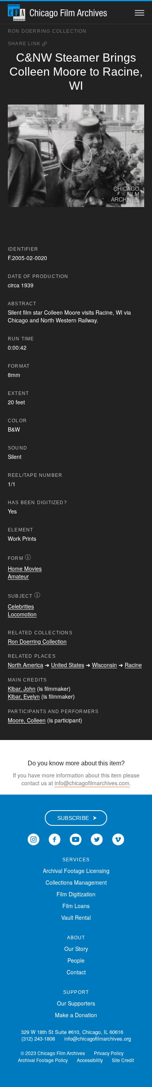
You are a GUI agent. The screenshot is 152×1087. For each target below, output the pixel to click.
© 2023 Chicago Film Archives (53, 1053)
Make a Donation (76, 1015)
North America (25, 665)
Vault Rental (76, 917)
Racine (133, 665)
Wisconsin (104, 665)
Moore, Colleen (27, 720)
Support (76, 992)
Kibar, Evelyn (24, 696)
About (76, 937)
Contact (76, 972)
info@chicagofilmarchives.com (92, 783)
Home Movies (25, 568)
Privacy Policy (109, 1053)
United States (67, 665)
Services (76, 859)
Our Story (76, 948)
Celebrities (21, 606)
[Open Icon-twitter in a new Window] (97, 839)
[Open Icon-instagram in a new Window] (33, 839)
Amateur (18, 576)
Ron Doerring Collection (47, 31)
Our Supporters (76, 1003)
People (76, 960)
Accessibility (90, 1060)
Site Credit (123, 1060)
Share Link (25, 43)
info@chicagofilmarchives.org (97, 1038)
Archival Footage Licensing (76, 871)
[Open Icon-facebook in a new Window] (54, 839)
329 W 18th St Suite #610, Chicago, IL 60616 (72, 1032)
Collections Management (76, 882)
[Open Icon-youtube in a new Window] (75, 839)
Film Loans (76, 906)
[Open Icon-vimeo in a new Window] (118, 839)
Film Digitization (76, 894)
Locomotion (22, 614)
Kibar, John (21, 688)
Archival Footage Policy (43, 1060)
